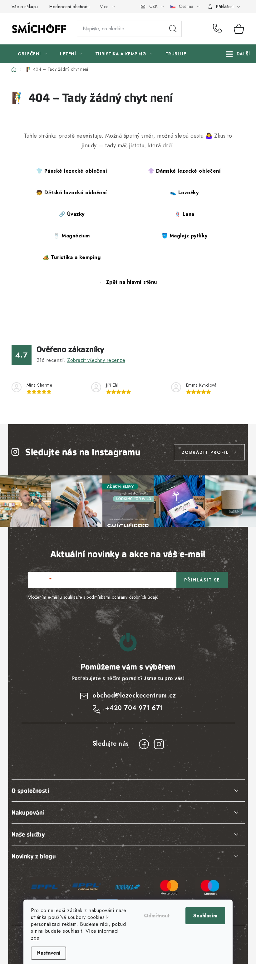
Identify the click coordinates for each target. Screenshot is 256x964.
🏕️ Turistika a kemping (72, 257)
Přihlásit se (202, 580)
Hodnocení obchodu (69, 6)
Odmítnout (157, 915)
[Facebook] (144, 744)
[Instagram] (159, 744)
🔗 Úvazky (72, 214)
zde (35, 937)
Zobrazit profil (205, 452)
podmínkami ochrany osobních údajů (122, 597)
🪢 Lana (184, 214)
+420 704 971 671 (218, 29)
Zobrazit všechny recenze (96, 360)
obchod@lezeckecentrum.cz (134, 695)
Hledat (173, 29)
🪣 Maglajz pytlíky (184, 235)
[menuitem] (33, 53)
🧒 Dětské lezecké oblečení (71, 192)
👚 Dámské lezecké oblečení (184, 171)
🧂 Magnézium (71, 235)
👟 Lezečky (184, 192)
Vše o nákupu (25, 6)
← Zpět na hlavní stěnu (128, 282)
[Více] (238, 53)
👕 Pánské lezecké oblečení (71, 171)
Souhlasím (205, 915)
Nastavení (49, 952)
